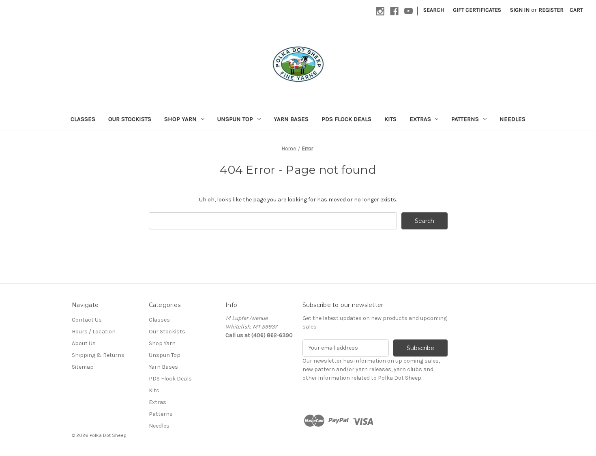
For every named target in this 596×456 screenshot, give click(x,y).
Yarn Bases (291, 119)
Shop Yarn (180, 119)
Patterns (465, 119)
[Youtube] (408, 11)
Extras (420, 119)
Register (551, 9)
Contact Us (87, 319)
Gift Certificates (477, 9)
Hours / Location (94, 331)
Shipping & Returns (98, 355)
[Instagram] (380, 11)
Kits (390, 119)
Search (433, 9)
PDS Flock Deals (346, 119)
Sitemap (83, 366)
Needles (512, 119)
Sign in (520, 9)
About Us (84, 343)
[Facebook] (394, 11)
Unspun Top (235, 119)
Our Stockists (129, 119)
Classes (83, 119)
